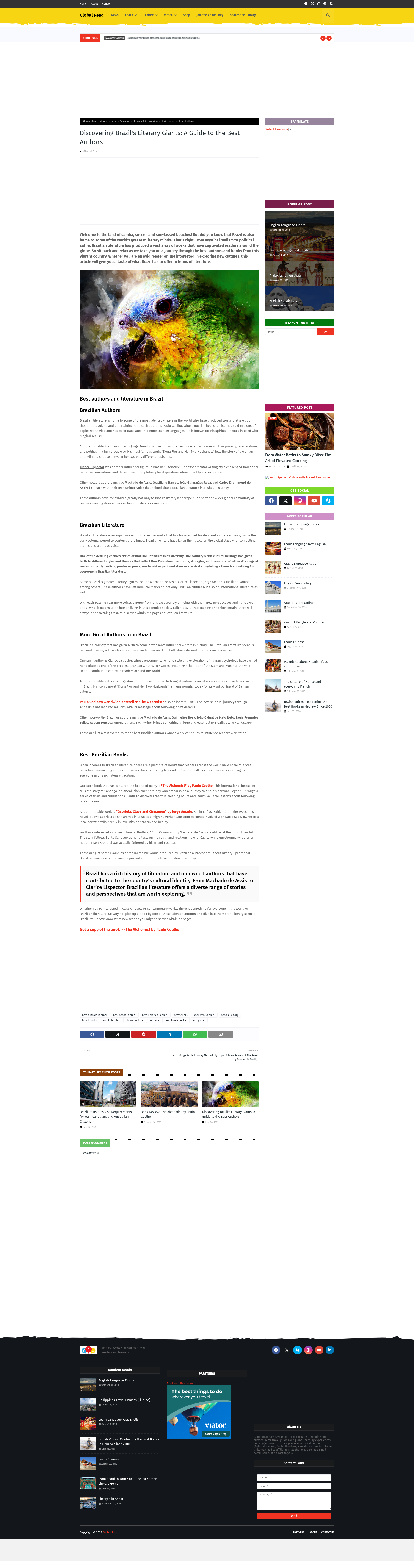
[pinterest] (325, 4)
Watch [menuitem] (168, 15)
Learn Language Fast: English (290, 250)
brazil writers (135, 1020)
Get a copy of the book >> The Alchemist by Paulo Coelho (129, 929)
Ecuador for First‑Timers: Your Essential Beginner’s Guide (161, 37)
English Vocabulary (283, 301)
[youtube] (314, 500)
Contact (106, 3)
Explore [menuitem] (148, 15)
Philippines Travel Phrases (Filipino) (124, 1400)
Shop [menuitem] (186, 15)
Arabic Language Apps (286, 275)
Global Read (92, 15)
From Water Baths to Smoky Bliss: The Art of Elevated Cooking (298, 458)
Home (83, 3)
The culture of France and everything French (302, 684)
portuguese (198, 1020)
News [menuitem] (115, 15)
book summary (229, 1015)
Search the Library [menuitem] (243, 15)
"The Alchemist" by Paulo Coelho (187, 786)
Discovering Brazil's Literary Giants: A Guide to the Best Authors (228, 1114)
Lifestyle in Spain (111, 1499)
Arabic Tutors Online (299, 603)
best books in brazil (124, 1015)
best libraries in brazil (155, 1015)
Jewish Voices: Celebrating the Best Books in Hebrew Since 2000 (308, 704)
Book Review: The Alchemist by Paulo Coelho (168, 1114)
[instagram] (319, 4)
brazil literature (111, 1020)
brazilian (154, 1020)
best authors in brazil (104, 121)
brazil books (89, 1020)
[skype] (331, 4)
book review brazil (204, 1015)
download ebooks (175, 1020)
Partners (298, 1532)
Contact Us (327, 1532)
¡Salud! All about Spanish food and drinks (306, 664)
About (94, 3)
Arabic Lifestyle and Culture (304, 622)
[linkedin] (330, 1350)
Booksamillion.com (180, 1383)
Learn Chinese (294, 642)
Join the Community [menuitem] (209, 15)
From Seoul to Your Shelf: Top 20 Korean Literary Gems (128, 1481)
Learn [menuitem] (129, 15)
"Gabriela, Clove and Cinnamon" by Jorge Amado (154, 811)
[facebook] (306, 4)
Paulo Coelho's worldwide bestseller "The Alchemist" (122, 702)
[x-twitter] (312, 4)
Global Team (91, 151)
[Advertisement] (207, 79)
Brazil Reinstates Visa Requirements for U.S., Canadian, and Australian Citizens (106, 1116)
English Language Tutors (287, 225)
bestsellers (181, 1015)
